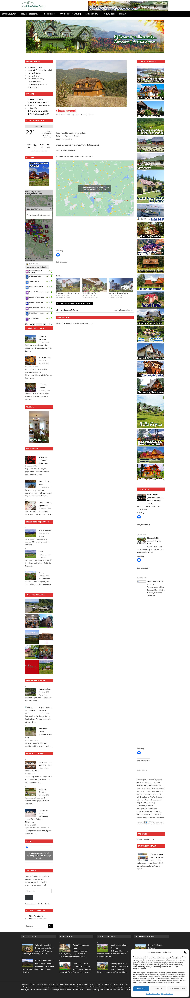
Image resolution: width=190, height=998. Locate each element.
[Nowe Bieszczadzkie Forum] (32, 667)
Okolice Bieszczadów (38, 114)
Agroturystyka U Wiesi (36, 297)
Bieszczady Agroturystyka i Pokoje (39, 70)
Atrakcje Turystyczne (37, 102)
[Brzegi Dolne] (46, 621)
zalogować (68, 323)
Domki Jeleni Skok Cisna (44, 961)
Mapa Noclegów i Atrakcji (70, 14)
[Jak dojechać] (49, 271)
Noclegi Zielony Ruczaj (90, 293)
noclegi (60, 303)
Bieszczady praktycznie (38, 105)
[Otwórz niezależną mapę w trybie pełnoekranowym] (51, 192)
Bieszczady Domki (34, 73)
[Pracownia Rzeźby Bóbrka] (46, 637)
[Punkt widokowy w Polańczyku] (32, 637)
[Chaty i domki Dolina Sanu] (46, 667)
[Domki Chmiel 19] (32, 652)
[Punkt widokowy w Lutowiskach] (32, 606)
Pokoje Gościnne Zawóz (37, 292)
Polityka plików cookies (153, 994)
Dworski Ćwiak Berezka (37, 308)
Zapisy (29, 898)
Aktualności (109, 14)
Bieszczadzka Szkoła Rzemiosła (36, 271)
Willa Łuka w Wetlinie (43, 945)
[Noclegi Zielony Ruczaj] (94, 285)
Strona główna (9, 14)
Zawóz (41, 551)
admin (77, 115)
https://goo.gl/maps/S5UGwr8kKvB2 (78, 156)
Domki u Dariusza (35, 276)
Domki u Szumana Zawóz (122, 310)
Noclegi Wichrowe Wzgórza (118, 293)
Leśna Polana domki (36, 286)
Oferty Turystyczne (37, 111)
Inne (32, 108)
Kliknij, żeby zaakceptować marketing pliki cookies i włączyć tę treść (95, 188)
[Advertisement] (96, 123)
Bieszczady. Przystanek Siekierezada (43, 460)
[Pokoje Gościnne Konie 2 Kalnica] (68, 285)
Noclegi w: (48, 14)
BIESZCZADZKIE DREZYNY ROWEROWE (44, 361)
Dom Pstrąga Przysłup (36, 302)
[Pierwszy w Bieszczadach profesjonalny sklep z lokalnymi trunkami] (32, 621)
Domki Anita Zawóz (80, 963)
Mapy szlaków (92, 14)
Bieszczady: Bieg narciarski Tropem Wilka (154, 541)
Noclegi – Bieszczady (29, 14)
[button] (186, 952)
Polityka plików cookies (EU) (37, 919)
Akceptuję (141, 989)
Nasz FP (29, 841)
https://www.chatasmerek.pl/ (87, 145)
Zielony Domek (34, 281)
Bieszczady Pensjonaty (35, 79)
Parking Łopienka (45, 689)
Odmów (158, 989)
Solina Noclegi (32, 87)
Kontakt (122, 14)
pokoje (89, 303)
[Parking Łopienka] (46, 606)
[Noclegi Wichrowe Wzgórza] (121, 285)
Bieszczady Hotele (34, 82)
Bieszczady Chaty (33, 76)
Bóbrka (41, 573)
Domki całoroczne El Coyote (67, 310)
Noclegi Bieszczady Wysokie (75, 303)
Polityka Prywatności (167, 994)
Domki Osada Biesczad (36, 313)
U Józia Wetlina (34, 318)
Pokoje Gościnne (89, 115)
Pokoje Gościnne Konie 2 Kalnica (67, 293)
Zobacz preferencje (177, 989)
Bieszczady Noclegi (34, 67)
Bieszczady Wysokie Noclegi (37, 84)
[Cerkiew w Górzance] (46, 652)
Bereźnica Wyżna (45, 530)
